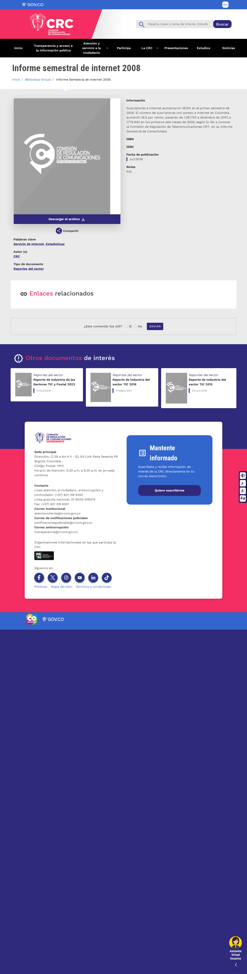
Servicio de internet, (29, 244)
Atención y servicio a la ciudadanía (88, 49)
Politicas (40, 586)
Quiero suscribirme (169, 490)
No (140, 326)
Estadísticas (55, 244)
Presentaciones (176, 48)
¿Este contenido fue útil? (103, 326)
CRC (17, 256)
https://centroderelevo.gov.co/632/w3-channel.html (243, 499)
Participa (124, 48)
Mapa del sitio (61, 586)
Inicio (18, 48)
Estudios (203, 48)
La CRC (144, 49)
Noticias (228, 48)
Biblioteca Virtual (38, 79)
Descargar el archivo (65, 219)
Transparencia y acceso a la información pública (53, 48)
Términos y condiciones (93, 586)
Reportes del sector (29, 269)
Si (130, 326)
